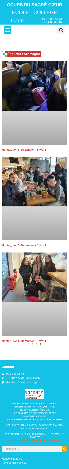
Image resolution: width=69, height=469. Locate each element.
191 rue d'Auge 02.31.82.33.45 (52, 20)
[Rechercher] (64, 449)
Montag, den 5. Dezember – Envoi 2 (24, 245)
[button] (7, 30)
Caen (17, 20)
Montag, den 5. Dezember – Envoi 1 (24, 341)
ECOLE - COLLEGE (34, 12)
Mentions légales (12, 458)
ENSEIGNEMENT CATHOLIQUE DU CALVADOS (35, 403)
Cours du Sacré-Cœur (34, 4)
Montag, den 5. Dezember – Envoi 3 (24, 149)
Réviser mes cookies (14, 462)
